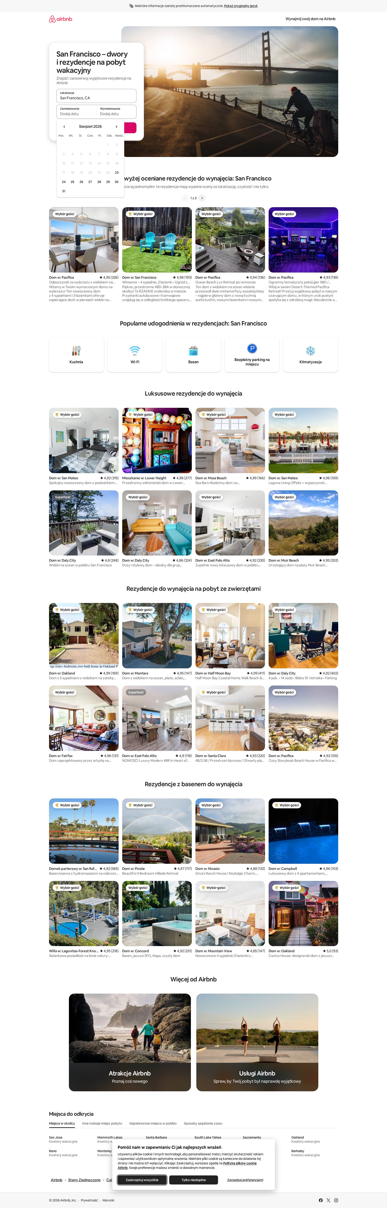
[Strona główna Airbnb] (60, 19)
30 (117, 182)
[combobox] (96, 98)
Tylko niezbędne (193, 1180)
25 (72, 182)
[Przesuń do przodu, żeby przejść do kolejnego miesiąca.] (116, 126)
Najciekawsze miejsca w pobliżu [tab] (153, 1123)
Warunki (108, 1200)
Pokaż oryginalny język (241, 6)
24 (64, 182)
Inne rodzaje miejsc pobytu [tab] (102, 1123)
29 (108, 182)
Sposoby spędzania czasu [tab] (203, 1123)
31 (63, 191)
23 (117, 173)
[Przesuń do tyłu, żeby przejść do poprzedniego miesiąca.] (64, 126)
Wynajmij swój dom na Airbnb (310, 19)
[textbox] (76, 113)
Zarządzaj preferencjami (245, 1180)
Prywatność (89, 1200)
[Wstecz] (185, 198)
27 (90, 182)
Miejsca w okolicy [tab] (62, 1123)
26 (81, 182)
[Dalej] (202, 198)
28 (99, 182)
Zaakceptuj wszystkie (142, 1180)
